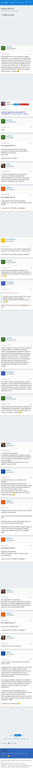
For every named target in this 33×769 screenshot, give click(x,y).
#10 (31, 345)
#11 (31, 379)
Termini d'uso (11, 753)
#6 (31, 194)
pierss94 (4, 11)
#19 (31, 643)
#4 (31, 143)
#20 (31, 659)
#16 (31, 545)
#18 (31, 620)
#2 (31, 109)
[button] (2, 2)
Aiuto (26, 753)
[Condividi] (29, 54)
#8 (31, 267)
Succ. (17, 735)
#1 (31, 54)
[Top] (6, 756)
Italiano (5, 750)
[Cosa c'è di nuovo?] (27, 2)
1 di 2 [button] (11, 735)
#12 (31, 404)
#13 (31, 450)
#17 (31, 597)
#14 (31, 477)
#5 (31, 171)
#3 (31, 127)
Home (3, 756)
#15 (31, 508)
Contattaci (4, 753)
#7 (31, 246)
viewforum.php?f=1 (17, 114)
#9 (31, 289)
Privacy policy (20, 753)
